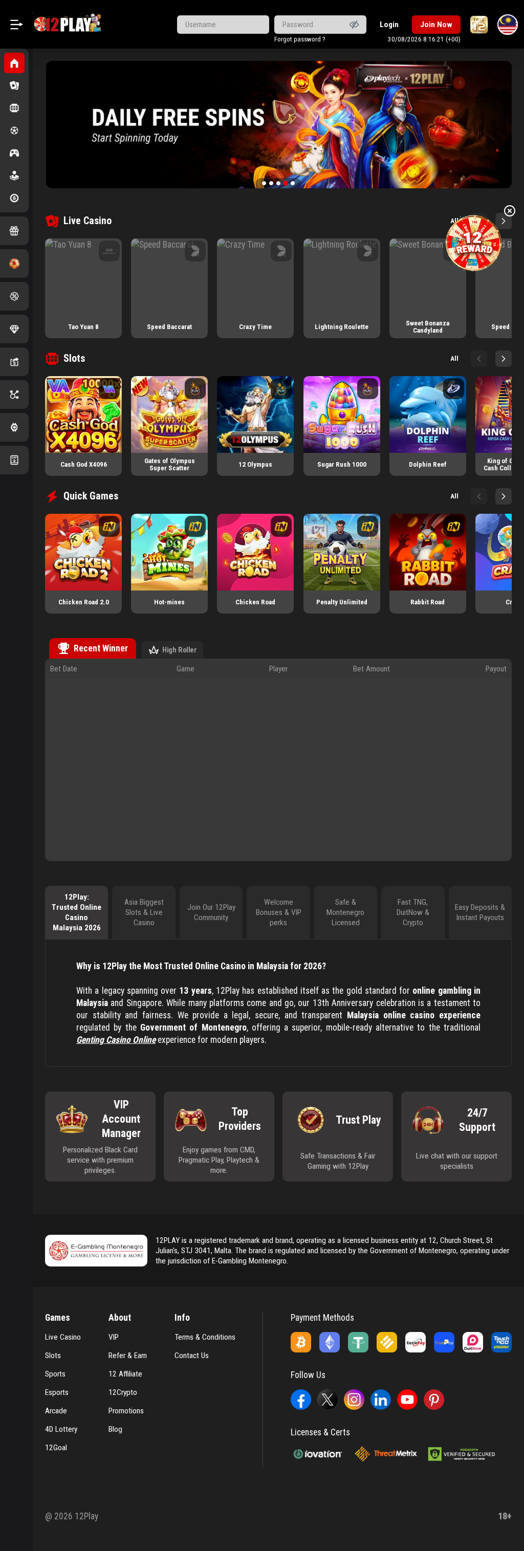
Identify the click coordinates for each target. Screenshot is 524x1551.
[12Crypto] (14, 427)
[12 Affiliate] (14, 394)
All (454, 358)
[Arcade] (14, 175)
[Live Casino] (14, 85)
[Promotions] (14, 296)
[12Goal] (14, 263)
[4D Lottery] (14, 198)
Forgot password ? (299, 39)
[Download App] (14, 460)
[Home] (14, 63)
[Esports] (14, 153)
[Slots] (14, 108)
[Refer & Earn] (14, 362)
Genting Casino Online (116, 1040)
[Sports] (14, 130)
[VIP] (14, 329)
